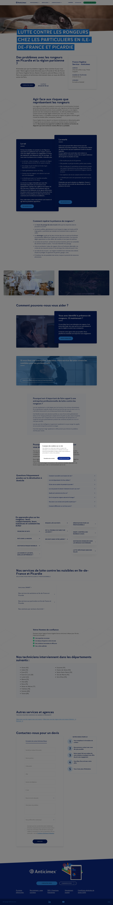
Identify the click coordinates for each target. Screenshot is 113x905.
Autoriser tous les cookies (64, 458)
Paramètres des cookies (49, 458)
